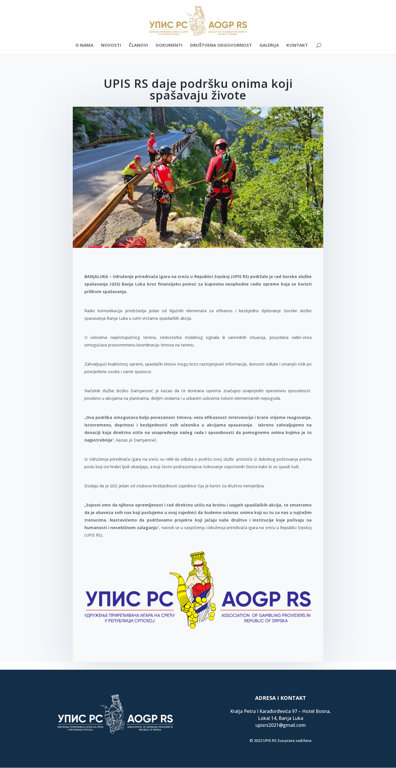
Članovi (138, 45)
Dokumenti (169, 45)
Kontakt (297, 45)
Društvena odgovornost (221, 45)
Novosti (111, 45)
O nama (84, 45)
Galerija (269, 45)
